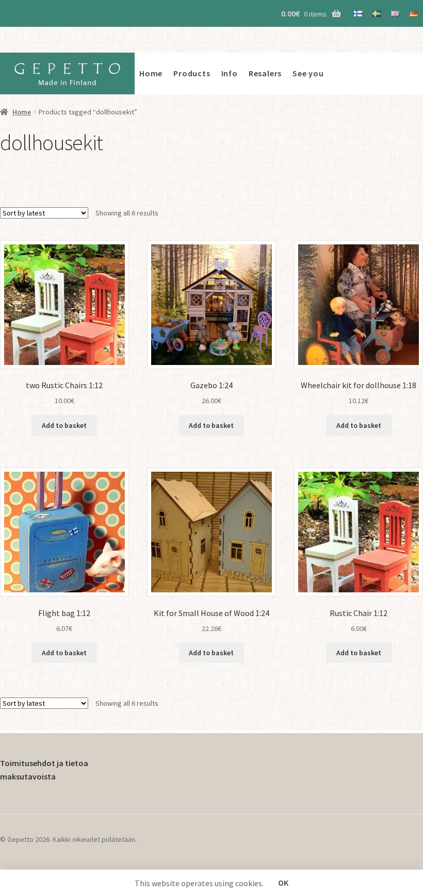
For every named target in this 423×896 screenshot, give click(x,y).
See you (308, 73)
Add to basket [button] (64, 425)
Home (150, 73)
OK (283, 882)
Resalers (265, 73)
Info (229, 73)
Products (191, 73)
